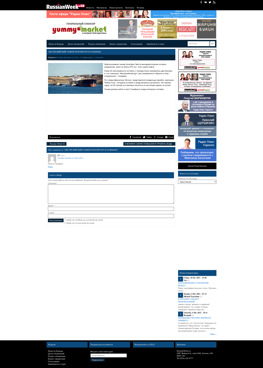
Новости (90, 8)
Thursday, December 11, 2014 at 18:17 (70, 158)
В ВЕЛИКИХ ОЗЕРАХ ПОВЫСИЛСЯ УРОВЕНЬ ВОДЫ (148, 144)
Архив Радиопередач (197, 166)
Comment (52, 183)
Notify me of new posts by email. (81, 223)
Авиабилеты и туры (155, 44)
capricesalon (188, 28)
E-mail (50, 213)
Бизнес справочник (118, 44)
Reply (50, 167)
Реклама (140, 8)
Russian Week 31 (57, 144)
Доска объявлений (76, 44)
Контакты (129, 8)
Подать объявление (97, 44)
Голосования (136, 44)
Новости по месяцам (187, 178)
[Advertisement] (110, 114)
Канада (89, 58)
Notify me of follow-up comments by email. (85, 220)
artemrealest (148, 28)
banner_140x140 (168, 28)
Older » (213, 334)
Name (50, 206)
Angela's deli (128, 28)
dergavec (207, 28)
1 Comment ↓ (99, 58)
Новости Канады (56, 44)
